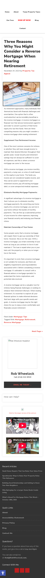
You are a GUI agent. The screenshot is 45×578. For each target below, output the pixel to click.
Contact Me (7, 533)
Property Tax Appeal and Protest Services (22, 4)
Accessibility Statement (13, 518)
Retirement (30, 319)
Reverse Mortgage (12, 322)
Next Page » (37, 331)
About (5, 512)
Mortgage (19, 319)
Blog (4, 528)
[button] (3, 573)
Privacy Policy (8, 523)
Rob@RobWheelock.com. (16, 558)
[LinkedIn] (27, 570)
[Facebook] (17, 570)
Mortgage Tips (20, 317)
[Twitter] (22, 570)
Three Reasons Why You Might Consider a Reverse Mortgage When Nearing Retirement (22, 54)
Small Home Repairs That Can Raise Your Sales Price (22, 471)
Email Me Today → (23, 385)
